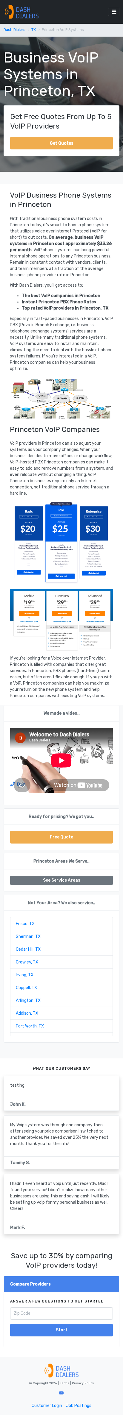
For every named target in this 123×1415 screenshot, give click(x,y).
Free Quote (61, 837)
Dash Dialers (14, 30)
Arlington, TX (28, 1000)
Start (61, 1330)
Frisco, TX (25, 923)
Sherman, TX (28, 936)
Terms (65, 1383)
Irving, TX (24, 974)
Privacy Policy (82, 1383)
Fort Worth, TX (30, 1026)
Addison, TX (27, 1013)
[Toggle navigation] (113, 12)
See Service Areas (61, 880)
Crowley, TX (27, 962)
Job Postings (78, 1405)
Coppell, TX (26, 987)
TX (33, 30)
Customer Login (47, 1405)
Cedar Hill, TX (28, 949)
